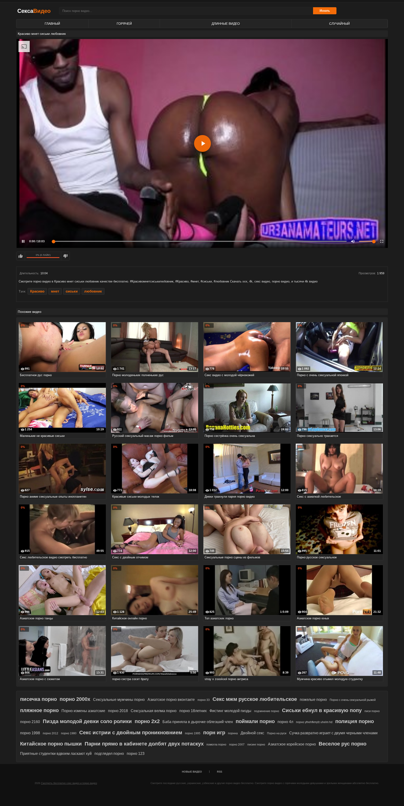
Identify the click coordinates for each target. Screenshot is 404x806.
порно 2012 (50, 733)
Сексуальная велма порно (154, 711)
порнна (233, 733)
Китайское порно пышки (51, 744)
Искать (325, 10)
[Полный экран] (382, 241)
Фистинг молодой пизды (230, 711)
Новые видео (192, 771)
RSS (219, 771)
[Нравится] (20, 256)
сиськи (72, 291)
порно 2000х (75, 699)
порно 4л (285, 722)
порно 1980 (68, 733)
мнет (55, 291)
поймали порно (255, 721)
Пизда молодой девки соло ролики (87, 721)
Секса (34, 11)
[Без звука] (353, 241)
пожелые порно (313, 700)
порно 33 (204, 700)
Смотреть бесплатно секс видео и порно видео (69, 783)
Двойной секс (252, 733)
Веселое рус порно (342, 744)
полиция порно (354, 721)
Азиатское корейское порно (292, 744)
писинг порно (256, 744)
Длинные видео (226, 23)
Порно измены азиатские (83, 711)
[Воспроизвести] (202, 143)
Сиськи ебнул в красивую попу (322, 710)
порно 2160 (30, 722)
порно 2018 (118, 711)
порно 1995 (192, 733)
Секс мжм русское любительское (255, 699)
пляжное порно (39, 710)
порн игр (214, 732)
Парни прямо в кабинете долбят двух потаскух (144, 744)
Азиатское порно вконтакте (171, 700)
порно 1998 (30, 733)
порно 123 (135, 754)
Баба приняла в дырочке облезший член (197, 722)
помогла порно (216, 744)
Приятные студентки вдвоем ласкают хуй (56, 754)
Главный (52, 23)
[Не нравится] (65, 256)
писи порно (372, 711)
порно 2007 (237, 744)
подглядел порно (109, 754)
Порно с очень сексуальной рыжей (353, 700)
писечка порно (38, 699)
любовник (93, 291)
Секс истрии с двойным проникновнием (130, 732)
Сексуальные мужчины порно (119, 700)
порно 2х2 (147, 721)
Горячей (124, 23)
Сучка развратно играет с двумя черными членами (333, 733)
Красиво (37, 291)
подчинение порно (266, 711)
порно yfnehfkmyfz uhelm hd (314, 722)
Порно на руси (276, 733)
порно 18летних (193, 711)
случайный (339, 23)
